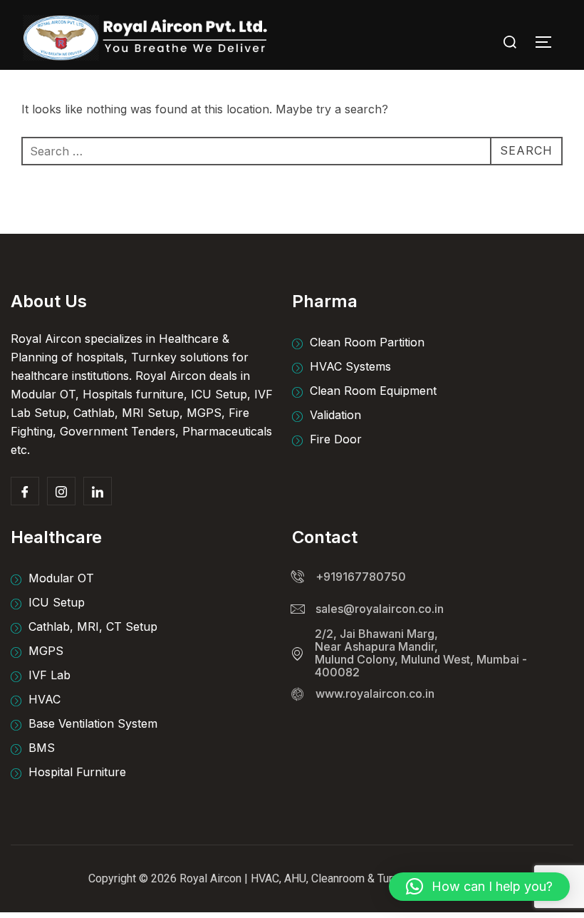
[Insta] (61, 491)
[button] (479, 886)
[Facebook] (25, 491)
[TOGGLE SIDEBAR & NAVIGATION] (548, 42)
